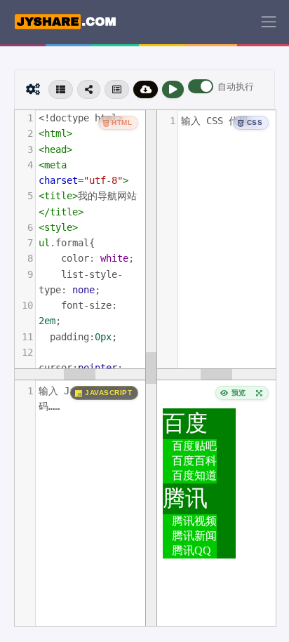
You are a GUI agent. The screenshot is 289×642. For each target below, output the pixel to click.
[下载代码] (146, 89)
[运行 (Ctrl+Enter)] (173, 89)
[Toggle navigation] (269, 22)
